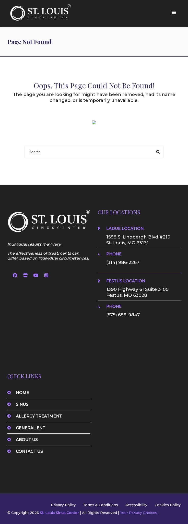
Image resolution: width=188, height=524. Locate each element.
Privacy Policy (63, 505)
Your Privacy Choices (138, 513)
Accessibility (136, 505)
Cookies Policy (168, 505)
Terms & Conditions (100, 505)
